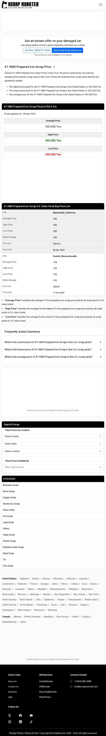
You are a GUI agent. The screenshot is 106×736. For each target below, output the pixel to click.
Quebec (86, 616)
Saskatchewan (9, 622)
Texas (54, 604)
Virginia (84, 604)
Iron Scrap (8, 516)
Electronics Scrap (11, 503)
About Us (12, 681)
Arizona (46, 578)
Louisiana (19, 589)
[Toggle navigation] (100, 4)
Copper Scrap (9, 497)
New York (93, 594)
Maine (31, 589)
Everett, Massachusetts (65, 256)
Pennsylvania (74, 599)
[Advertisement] (53, 21)
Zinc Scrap (8, 565)
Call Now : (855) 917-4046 (37, 50)
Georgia (44, 584)
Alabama (24, 578)
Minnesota (86, 589)
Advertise (12, 692)
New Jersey (79, 594)
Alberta (17, 616)
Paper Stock (9, 534)
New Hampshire (61, 594)
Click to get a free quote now (67, 50)
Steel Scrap (8, 553)
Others (6, 528)
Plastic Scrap (9, 541)
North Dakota (26, 599)
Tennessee (41, 604)
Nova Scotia (62, 616)
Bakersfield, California (64, 212)
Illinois (64, 584)
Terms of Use (31, 733)
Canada (6, 616)
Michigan (73, 589)
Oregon (60, 599)
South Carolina (9, 604)
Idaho (54, 584)
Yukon (23, 622)
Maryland (42, 589)
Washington (8, 610)
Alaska (35, 578)
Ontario (75, 616)
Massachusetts (57, 589)
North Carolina (9, 599)
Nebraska (34, 594)
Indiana (74, 584)
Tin (4, 559)
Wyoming (52, 610)
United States (9, 578)
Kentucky (6, 589)
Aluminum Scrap (10, 485)
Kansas (93, 584)
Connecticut (8, 584)
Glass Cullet (8, 510)
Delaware (21, 584)
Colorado (83, 578)
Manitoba (48, 616)
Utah (62, 604)
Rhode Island (91, 599)
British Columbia (32, 616)
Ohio (38, 599)
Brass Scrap (9, 491)
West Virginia (23, 610)
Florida (33, 584)
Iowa (84, 584)
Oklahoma (49, 599)
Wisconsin (39, 610)
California (70, 578)
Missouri (22, 594)
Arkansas (57, 578)
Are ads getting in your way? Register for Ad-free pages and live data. (53, 410)
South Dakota (26, 604)
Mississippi (8, 594)
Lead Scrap (8, 522)
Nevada (46, 594)
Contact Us (13, 686)
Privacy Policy (16, 733)
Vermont (72, 604)
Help (10, 697)
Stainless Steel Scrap (13, 547)
